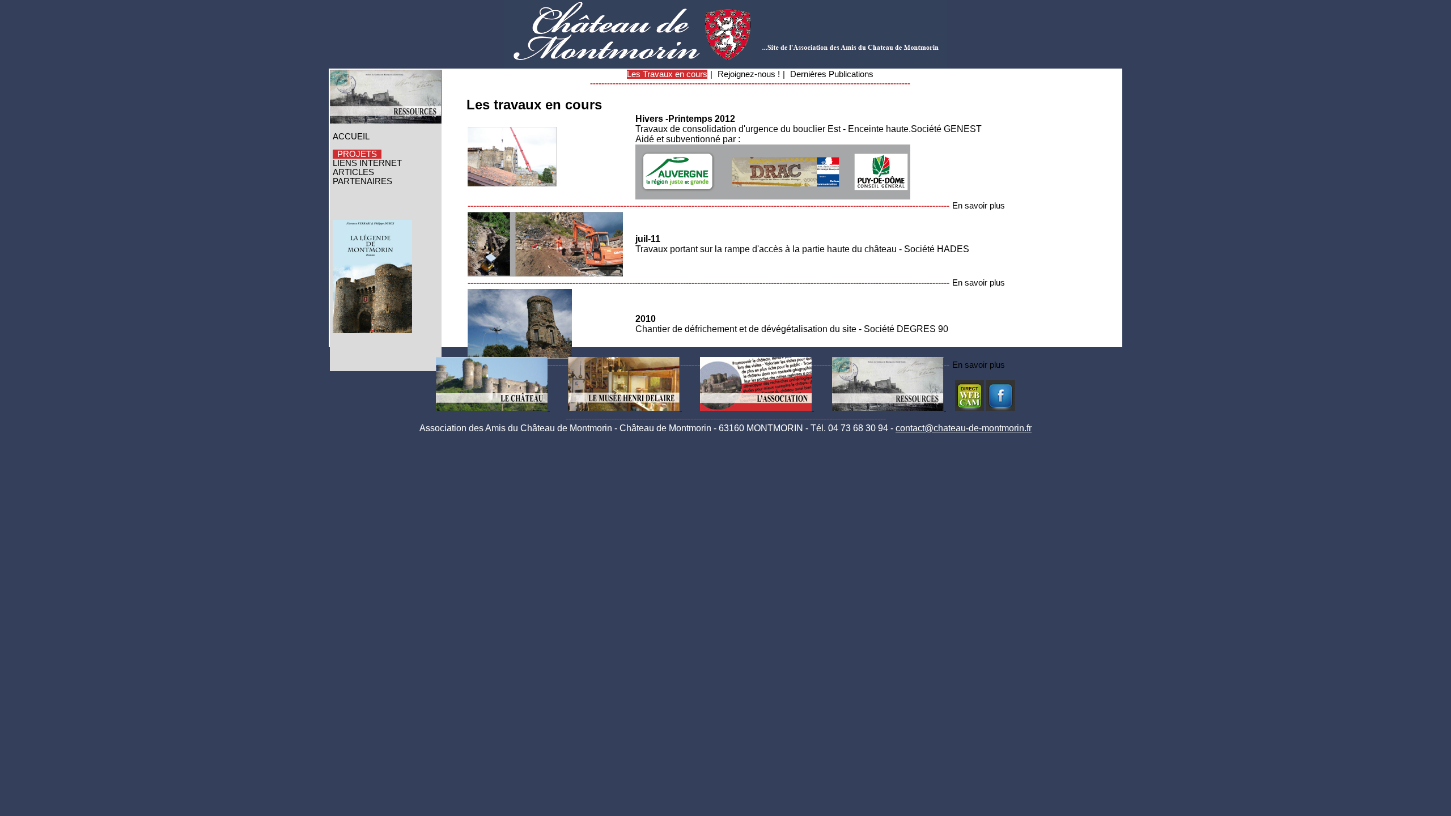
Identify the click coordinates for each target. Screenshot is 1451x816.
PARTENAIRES (362, 181)
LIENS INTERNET (367, 163)
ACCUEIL (351, 136)
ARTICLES (353, 172)
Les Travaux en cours (667, 74)
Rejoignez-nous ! (749, 74)
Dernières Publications (831, 74)
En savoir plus (978, 205)
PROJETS (357, 154)
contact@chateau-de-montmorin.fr (964, 428)
